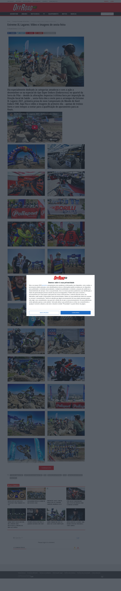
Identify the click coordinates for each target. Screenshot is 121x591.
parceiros (44, 285)
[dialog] (60, 295)
